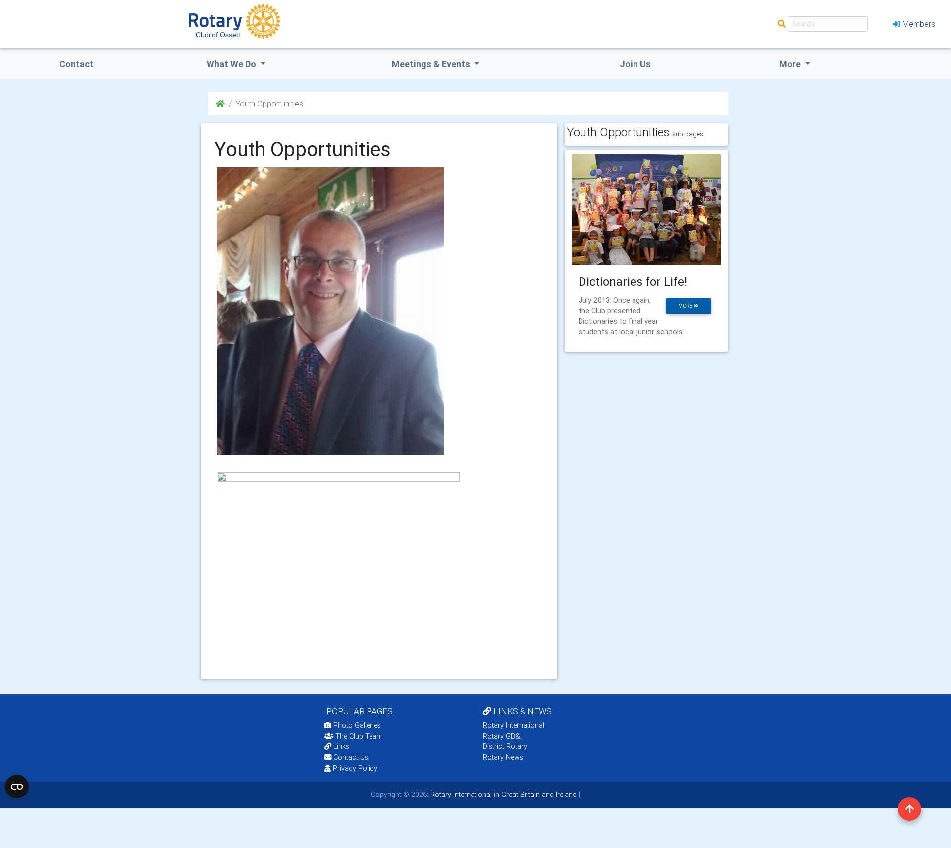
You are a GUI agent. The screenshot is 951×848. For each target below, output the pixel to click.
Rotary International (513, 725)
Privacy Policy (355, 768)
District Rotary (505, 746)
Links (341, 746)
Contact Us (349, 757)
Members (918, 24)
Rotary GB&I (502, 736)
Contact (76, 64)
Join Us (635, 64)
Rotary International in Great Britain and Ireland (502, 794)
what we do (232, 64)
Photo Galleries (356, 725)
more (686, 306)
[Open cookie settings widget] (17, 786)
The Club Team (359, 736)
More (791, 64)
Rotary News (503, 757)
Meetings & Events (432, 64)
